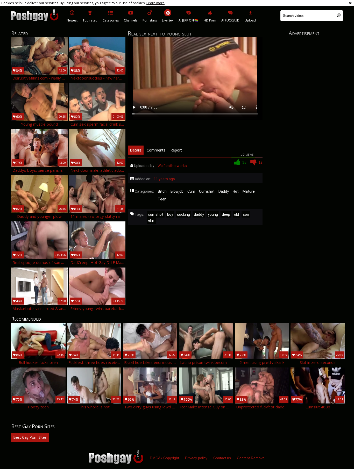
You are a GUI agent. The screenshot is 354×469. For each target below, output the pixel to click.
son (246, 214)
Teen (162, 199)
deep (226, 214)
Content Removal (251, 458)
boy (170, 214)
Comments (156, 150)
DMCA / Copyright (164, 458)
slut (151, 221)
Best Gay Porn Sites (30, 437)
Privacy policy (196, 458)
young (213, 214)
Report (176, 150)
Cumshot (207, 191)
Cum (191, 191)
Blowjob (177, 191)
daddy (199, 214)
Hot (236, 191)
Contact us (222, 458)
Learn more (155, 3)
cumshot (155, 214)
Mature (249, 191)
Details (135, 150)
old (236, 214)
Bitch (162, 191)
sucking (183, 214)
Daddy (223, 191)
